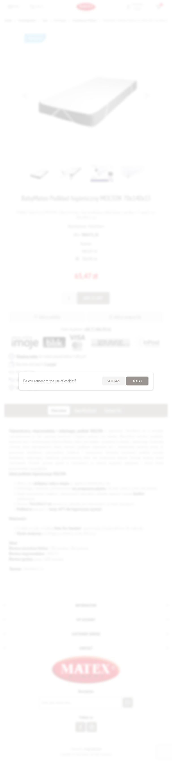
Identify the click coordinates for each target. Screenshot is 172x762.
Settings (114, 381)
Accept (137, 381)
